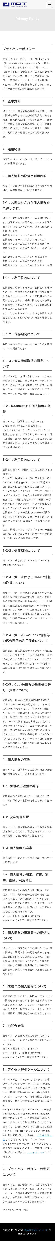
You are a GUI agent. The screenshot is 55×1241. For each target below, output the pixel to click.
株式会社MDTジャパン (36, 1230)
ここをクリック (36, 1152)
